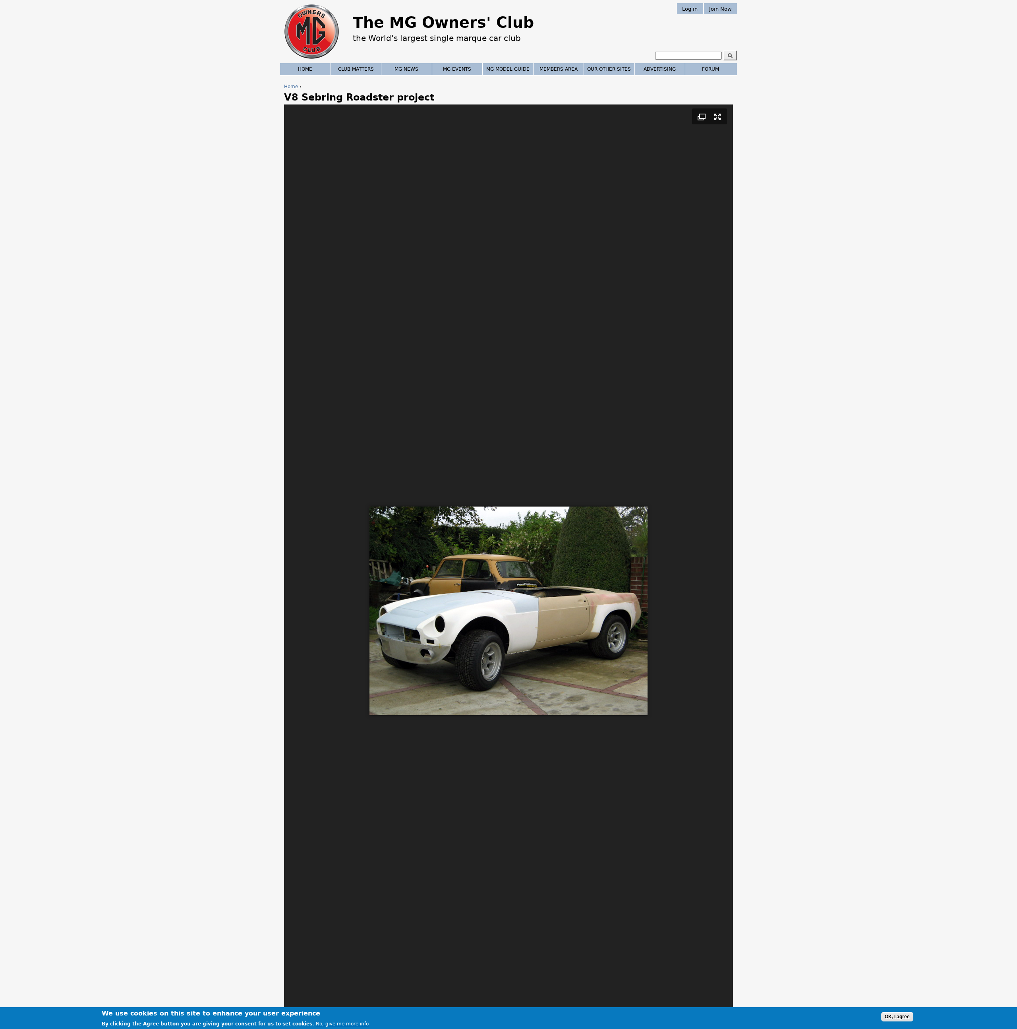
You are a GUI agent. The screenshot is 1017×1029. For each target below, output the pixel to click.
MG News (406, 69)
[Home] (311, 59)
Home (291, 86)
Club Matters (356, 69)
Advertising (660, 69)
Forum (710, 69)
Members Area (558, 69)
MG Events (457, 69)
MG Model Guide (508, 69)
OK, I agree (897, 1016)
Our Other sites (609, 69)
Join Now (720, 9)
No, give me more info (342, 1023)
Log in (690, 9)
